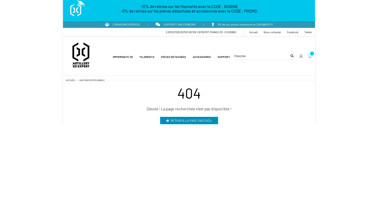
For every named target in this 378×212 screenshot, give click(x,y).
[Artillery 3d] (80, 55)
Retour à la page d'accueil (191, 120)
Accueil (70, 80)
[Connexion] (301, 56)
